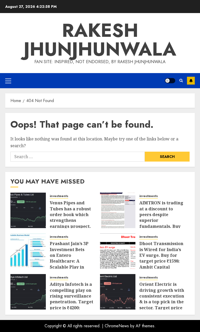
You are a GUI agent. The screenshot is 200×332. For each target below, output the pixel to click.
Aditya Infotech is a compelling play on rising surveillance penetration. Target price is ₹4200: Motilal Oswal (71, 298)
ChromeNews (117, 326)
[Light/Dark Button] (170, 80)
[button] (8, 80)
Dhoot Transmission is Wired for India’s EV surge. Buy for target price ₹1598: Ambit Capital (161, 255)
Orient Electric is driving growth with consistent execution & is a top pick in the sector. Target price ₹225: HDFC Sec (161, 298)
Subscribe (191, 81)
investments (59, 196)
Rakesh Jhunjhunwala (100, 40)
